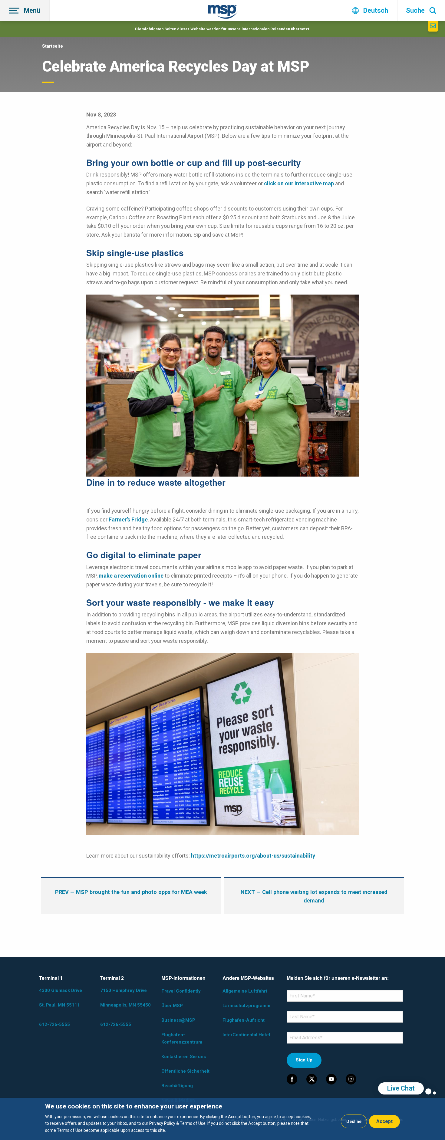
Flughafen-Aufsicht (243, 1020)
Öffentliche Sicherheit (185, 1071)
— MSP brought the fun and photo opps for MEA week (131, 892)
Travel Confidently (181, 991)
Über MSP (172, 1005)
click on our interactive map (299, 183)
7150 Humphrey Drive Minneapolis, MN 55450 (125, 998)
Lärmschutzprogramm (246, 1005)
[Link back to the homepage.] (223, 13)
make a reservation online (131, 575)
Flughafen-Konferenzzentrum (181, 1038)
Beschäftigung (177, 1085)
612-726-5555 (54, 1024)
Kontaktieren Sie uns (183, 1056)
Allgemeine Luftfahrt (244, 991)
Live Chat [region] (401, 1088)
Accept (384, 1121)
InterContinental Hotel (246, 1034)
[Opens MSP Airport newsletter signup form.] (433, 26)
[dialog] (222, 1119)
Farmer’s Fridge (128, 519)
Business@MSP (178, 1020)
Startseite (52, 46)
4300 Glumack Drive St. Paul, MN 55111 (60, 998)
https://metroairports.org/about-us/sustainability (253, 855)
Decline (353, 1121)
